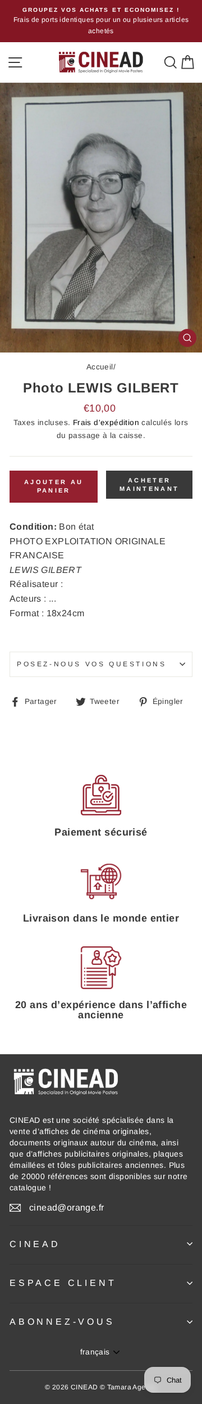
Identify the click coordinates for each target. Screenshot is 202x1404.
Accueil (99, 367)
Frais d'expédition (106, 422)
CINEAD (35, 1244)
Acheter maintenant (149, 485)
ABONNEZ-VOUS (62, 1321)
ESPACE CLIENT (63, 1283)
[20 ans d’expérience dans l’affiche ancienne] (101, 968)
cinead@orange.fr (66, 1207)
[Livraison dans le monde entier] (101, 881)
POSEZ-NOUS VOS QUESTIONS (91, 664)
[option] (101, 21)
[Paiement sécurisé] (101, 795)
